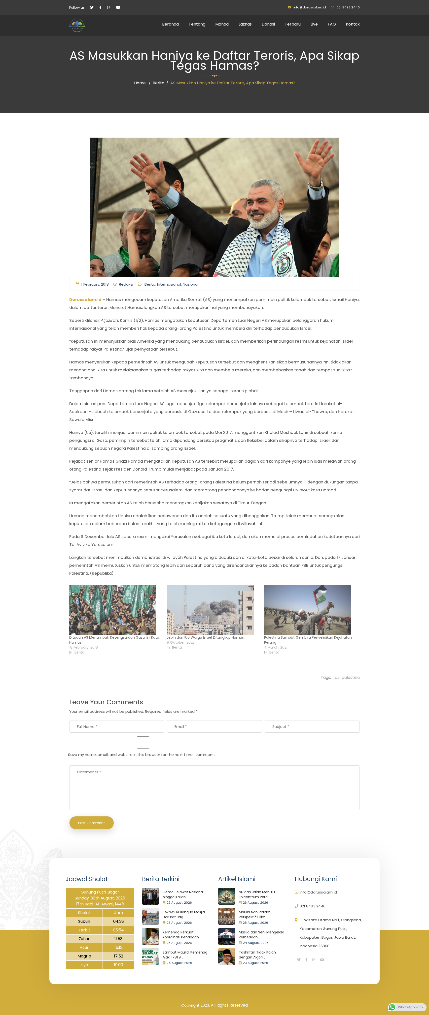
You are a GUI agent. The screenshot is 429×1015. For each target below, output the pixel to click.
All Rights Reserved (229, 1005)
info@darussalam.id (309, 7)
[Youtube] (322, 959)
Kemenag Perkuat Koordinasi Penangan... (182, 935)
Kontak (353, 24)
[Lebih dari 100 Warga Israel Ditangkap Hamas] (213, 610)
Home (140, 83)
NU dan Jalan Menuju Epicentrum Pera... (257, 894)
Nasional (190, 284)
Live (314, 24)
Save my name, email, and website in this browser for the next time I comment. (141, 754)
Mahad (222, 24)
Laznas (245, 24)
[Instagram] (313, 959)
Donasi (268, 24)
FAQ (332, 24)
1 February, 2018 (95, 284)
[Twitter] (299, 959)
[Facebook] (306, 959)
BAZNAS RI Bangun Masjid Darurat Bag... (184, 915)
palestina (351, 677)
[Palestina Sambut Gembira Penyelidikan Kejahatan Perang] (310, 610)
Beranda (170, 24)
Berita (158, 83)
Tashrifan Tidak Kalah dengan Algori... (257, 955)
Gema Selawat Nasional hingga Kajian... (183, 894)
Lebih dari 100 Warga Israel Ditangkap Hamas (205, 637)
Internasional (169, 284)
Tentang (197, 24)
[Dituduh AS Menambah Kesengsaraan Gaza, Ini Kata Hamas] (115, 610)
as (337, 677)
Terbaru (293, 24)
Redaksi (126, 284)
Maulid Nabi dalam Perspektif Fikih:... (255, 915)
